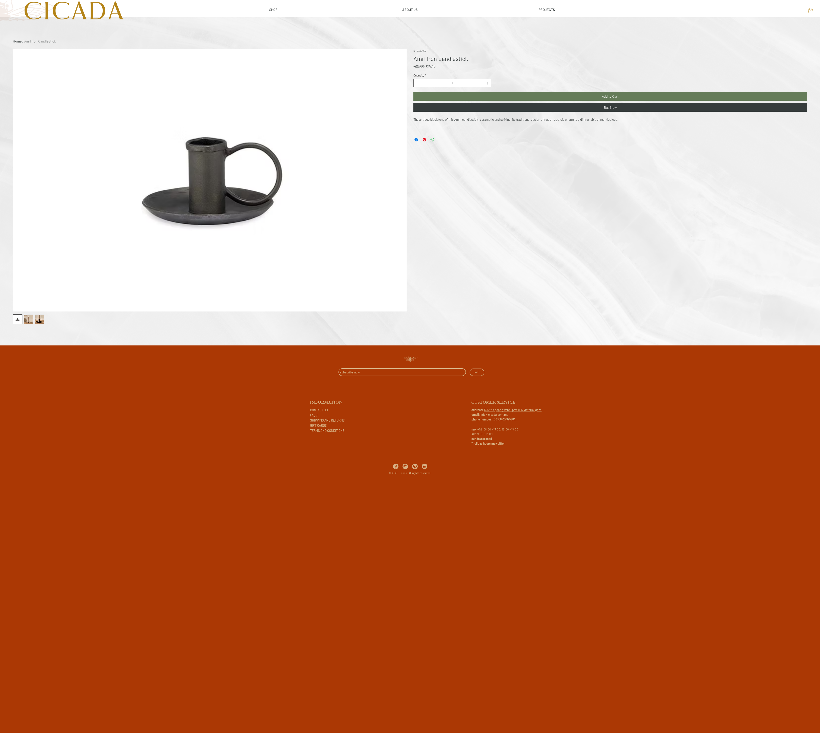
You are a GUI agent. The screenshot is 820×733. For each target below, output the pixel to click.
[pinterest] (415, 466)
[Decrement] (416, 83)
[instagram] (405, 466)
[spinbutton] (452, 83)
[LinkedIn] (424, 466)
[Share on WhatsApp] (432, 139)
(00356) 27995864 (504, 419)
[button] (810, 10)
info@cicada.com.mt (494, 414)
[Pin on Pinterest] (424, 139)
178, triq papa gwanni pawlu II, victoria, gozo (513, 410)
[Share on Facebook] (416, 139)
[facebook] (395, 466)
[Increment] (487, 83)
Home (17, 41)
